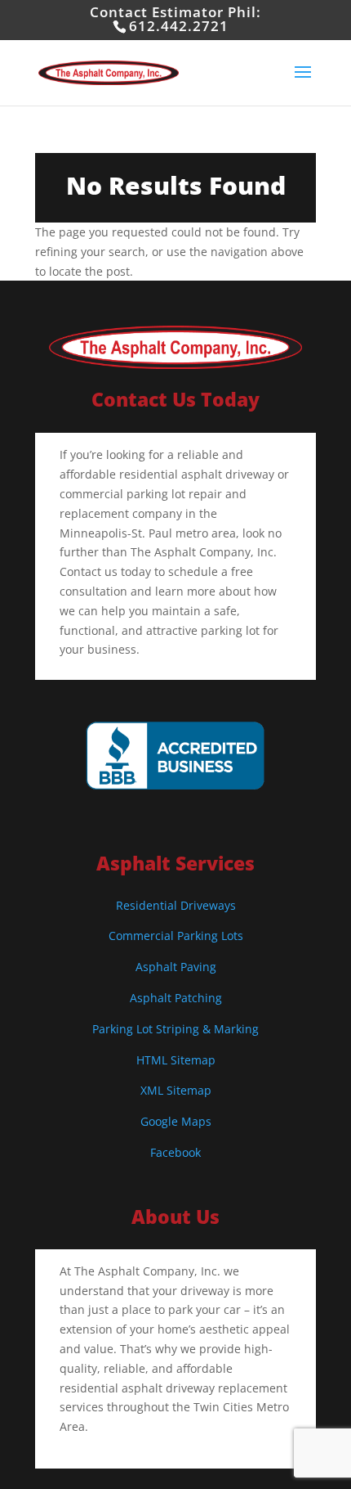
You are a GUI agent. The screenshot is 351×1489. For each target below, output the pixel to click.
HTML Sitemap (175, 1060)
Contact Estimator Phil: (175, 18)
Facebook (175, 1152)
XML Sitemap (175, 1090)
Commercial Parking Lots (176, 935)
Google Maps (175, 1121)
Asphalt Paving (176, 966)
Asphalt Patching (176, 997)
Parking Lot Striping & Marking (175, 1029)
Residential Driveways (176, 905)
